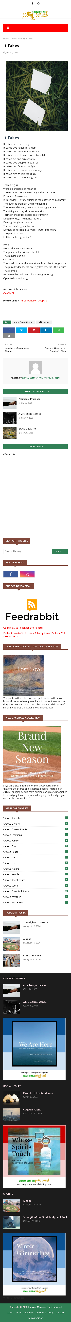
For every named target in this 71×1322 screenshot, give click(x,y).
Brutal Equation (27, 429)
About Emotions (35, 834)
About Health (35, 851)
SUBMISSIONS (36, 1318)
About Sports (35, 885)
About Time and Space (35, 891)
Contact (60, 1312)
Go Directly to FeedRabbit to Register (23, 627)
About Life (35, 857)
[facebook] (32, 3)
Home (6, 38)
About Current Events (23, 322)
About (10, 1312)
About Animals (35, 818)
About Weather (35, 896)
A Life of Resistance (29, 414)
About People (35, 874)
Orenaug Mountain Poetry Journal (41, 378)
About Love (35, 863)
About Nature (35, 868)
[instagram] (38, 3)
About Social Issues (35, 880)
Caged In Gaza (32, 1109)
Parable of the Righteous (38, 1093)
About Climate (35, 823)
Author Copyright (24, 1312)
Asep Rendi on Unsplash (34, 300)
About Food (35, 846)
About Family (35, 840)
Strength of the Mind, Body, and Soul (45, 1217)
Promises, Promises (29, 399)
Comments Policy (44, 1312)
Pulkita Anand (17, 38)
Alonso (27, 939)
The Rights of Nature (35, 922)
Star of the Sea (32, 955)
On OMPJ (8, 293)
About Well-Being (35, 902)
